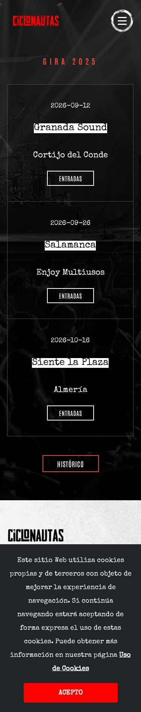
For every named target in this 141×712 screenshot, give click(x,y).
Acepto (71, 692)
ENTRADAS (70, 178)
